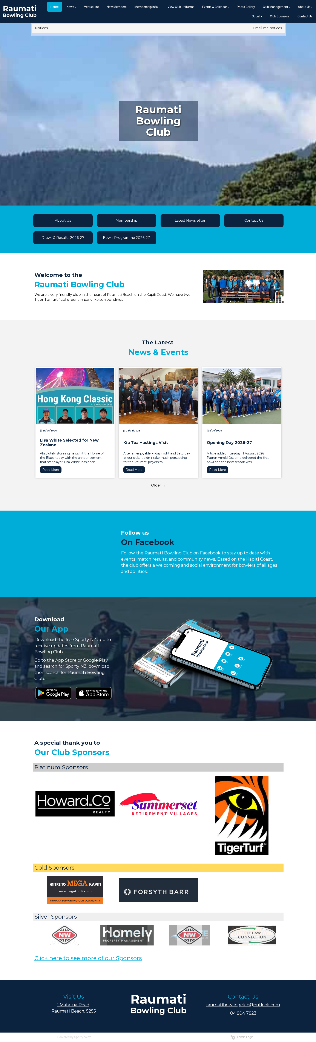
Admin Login (244, 1037)
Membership (126, 220)
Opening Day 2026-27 (229, 442)
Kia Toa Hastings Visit (145, 442)
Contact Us (253, 220)
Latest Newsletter (190, 220)
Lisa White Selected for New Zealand (69, 442)
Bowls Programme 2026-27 (126, 238)
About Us (63, 220)
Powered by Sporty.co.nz (74, 1037)
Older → (158, 485)
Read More (50, 470)
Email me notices (267, 28)
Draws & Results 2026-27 (63, 238)
